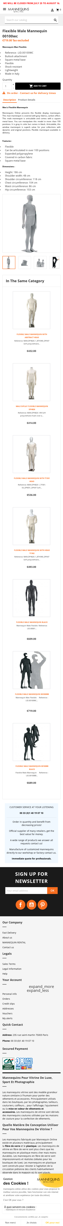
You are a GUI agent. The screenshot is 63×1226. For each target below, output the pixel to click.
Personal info (9, 993)
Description (9, 99)
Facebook (20, 905)
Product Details (26, 99)
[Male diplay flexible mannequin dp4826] (31, 382)
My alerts (7, 1018)
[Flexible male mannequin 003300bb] (31, 670)
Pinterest (42, 905)
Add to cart (40, 86)
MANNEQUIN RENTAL (14, 942)
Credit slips (8, 1003)
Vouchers (7, 1013)
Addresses (8, 1008)
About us (7, 937)
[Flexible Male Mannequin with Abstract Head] (31, 310)
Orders (6, 998)
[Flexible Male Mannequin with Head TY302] (31, 526)
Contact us (8, 947)
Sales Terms (9, 963)
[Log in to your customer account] (52, 10)
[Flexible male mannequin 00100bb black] (31, 742)
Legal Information (11, 968)
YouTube (31, 905)
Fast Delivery (9, 932)
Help (4, 973)
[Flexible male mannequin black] (31, 598)
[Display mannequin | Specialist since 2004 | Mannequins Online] (18, 9)
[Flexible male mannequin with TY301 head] (31, 454)
